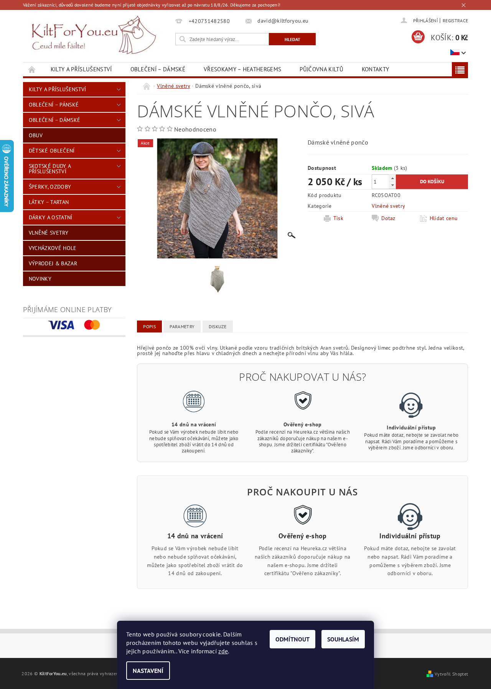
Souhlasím (343, 639)
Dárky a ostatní (50, 217)
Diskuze (218, 326)
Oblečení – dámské (157, 69)
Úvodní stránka (32, 69)
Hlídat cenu (444, 218)
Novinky (40, 278)
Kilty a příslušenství (81, 69)
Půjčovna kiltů (321, 69)
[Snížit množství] (392, 185)
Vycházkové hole (53, 248)
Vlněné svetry (48, 232)
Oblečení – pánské (54, 104)
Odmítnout (292, 639)
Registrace (455, 20)
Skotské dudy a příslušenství (50, 169)
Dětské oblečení (52, 150)
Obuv (36, 135)
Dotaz (388, 218)
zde (223, 651)
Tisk (338, 218)
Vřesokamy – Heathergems (242, 69)
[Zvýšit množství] (392, 178)
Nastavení (148, 670)
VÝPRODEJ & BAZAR (53, 263)
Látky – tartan (49, 202)
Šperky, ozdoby (50, 186)
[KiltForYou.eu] (94, 35)
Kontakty (375, 69)
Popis (149, 326)
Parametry (182, 326)
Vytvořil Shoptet (451, 674)
